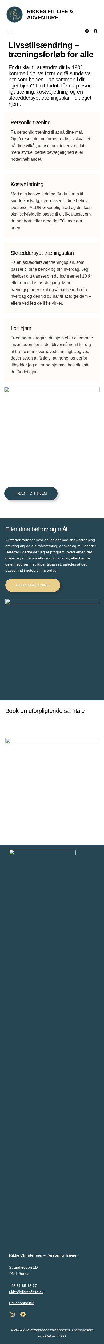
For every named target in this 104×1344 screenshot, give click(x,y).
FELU (61, 1336)
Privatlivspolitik (21, 1303)
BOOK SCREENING (33, 585)
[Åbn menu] (9, 31)
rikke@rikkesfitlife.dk (26, 1292)
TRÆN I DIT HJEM (31, 493)
